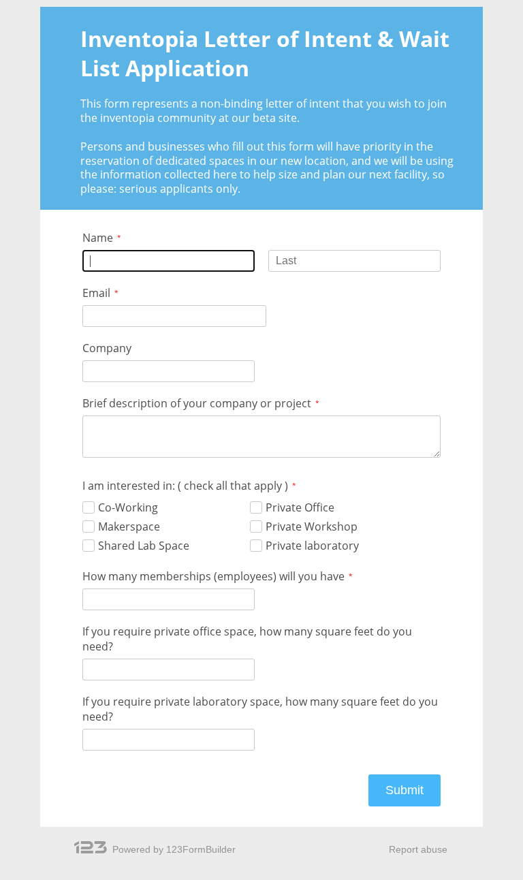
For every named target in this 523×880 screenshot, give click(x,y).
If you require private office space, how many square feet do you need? (247, 639)
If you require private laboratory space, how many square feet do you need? (260, 709)
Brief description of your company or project (196, 403)
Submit (404, 790)
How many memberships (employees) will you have (213, 576)
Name (97, 237)
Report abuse (418, 849)
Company (106, 348)
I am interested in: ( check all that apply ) (185, 485)
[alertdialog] (261, 113)
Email (96, 292)
